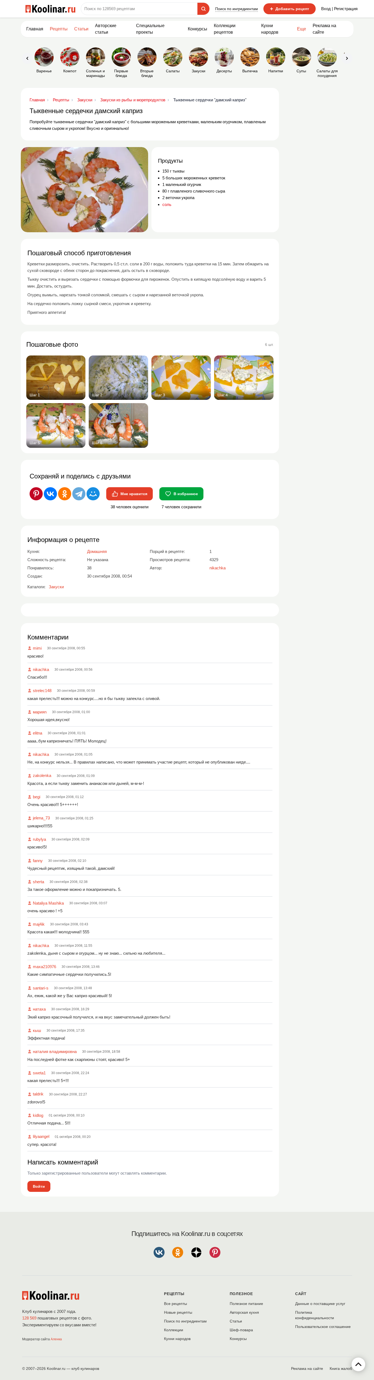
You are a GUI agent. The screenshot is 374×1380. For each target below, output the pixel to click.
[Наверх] (358, 1364)
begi (36, 796)
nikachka (41, 669)
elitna (37, 733)
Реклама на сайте (324, 29)
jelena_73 (41, 818)
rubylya (39, 839)
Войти (39, 1186)
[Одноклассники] (64, 493)
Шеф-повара (241, 1330)
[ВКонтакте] (50, 493)
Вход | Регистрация (339, 8)
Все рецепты (175, 1303)
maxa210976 (44, 966)
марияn (40, 712)
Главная (34, 29)
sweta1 (39, 1073)
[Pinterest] (36, 493)
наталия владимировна (55, 1051)
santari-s (40, 988)
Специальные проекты (150, 29)
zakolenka (42, 775)
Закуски (56, 586)
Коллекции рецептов (224, 29)
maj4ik (39, 924)
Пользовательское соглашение (323, 1326)
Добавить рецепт (289, 9)
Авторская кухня (244, 1312)
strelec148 (42, 690)
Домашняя (97, 551)
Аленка (56, 1339)
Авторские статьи (105, 29)
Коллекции (173, 1330)
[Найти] (203, 9)
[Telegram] (78, 493)
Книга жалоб (341, 1368)
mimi (37, 648)
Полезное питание (246, 1303)
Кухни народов (269, 29)
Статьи (236, 1321)
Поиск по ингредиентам (236, 9)
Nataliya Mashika (48, 903)
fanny (38, 860)
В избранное (186, 494)
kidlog (38, 1115)
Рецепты (59, 29)
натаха (39, 1009)
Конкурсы (197, 29)
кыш (37, 1030)
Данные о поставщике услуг (320, 1303)
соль (166, 204)
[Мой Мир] (93, 493)
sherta (38, 881)
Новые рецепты (178, 1312)
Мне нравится (133, 494)
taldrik (38, 1094)
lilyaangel (41, 1136)
